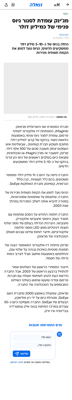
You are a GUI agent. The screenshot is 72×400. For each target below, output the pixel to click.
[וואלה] (36, 4)
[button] (57, 4)
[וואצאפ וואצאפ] (13, 4)
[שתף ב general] (6, 5)
